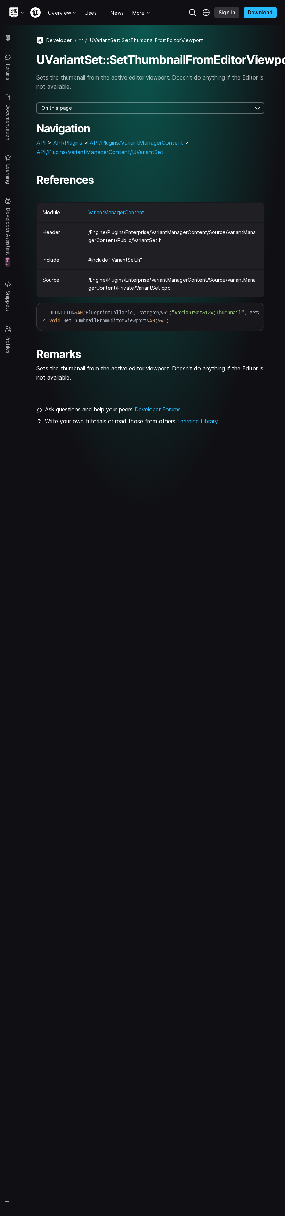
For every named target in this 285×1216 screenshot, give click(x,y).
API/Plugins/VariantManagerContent (136, 142)
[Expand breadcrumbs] (81, 40)
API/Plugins (67, 142)
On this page (56, 108)
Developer (59, 40)
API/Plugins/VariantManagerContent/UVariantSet (99, 152)
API (41, 142)
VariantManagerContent (116, 212)
